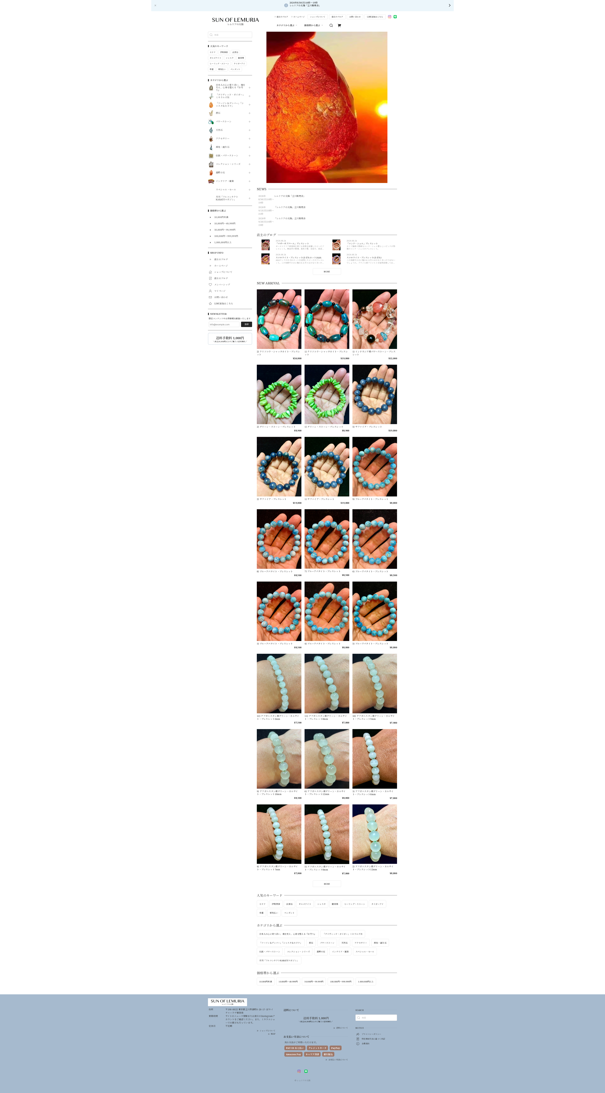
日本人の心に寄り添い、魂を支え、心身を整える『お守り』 (230, 88)
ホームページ (299, 16)
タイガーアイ (377, 904)
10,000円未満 (265, 981)
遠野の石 (220, 172)
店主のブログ (282, 16)
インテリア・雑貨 (225, 181)
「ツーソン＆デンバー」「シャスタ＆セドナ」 (230, 104)
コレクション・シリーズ (228, 164)
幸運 (261, 912)
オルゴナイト (305, 904)
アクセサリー (222, 138)
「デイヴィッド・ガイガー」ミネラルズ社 (230, 96)
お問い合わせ (355, 16)
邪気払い (274, 912)
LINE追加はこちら (375, 16)
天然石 (219, 130)
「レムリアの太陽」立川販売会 (289, 207)
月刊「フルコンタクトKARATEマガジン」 (227, 198)
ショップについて (317, 16)
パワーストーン (223, 121)
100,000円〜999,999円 (340, 981)
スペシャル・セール (226, 189)
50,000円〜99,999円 (313, 981)
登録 (247, 324)
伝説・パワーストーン (227, 155)
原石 (218, 113)
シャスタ (321, 904)
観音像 (335, 904)
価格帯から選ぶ (312, 25)
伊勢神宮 (276, 904)
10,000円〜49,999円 (288, 981)
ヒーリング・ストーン (354, 904)
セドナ (262, 904)
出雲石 (289, 904)
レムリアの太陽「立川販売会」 (289, 195)
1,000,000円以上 (366, 981)
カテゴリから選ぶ (285, 25)
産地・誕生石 (222, 147)
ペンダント (289, 912)
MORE (327, 271)
